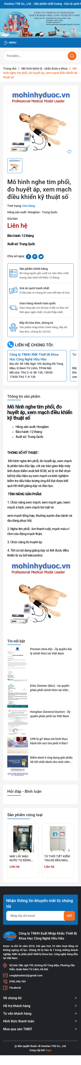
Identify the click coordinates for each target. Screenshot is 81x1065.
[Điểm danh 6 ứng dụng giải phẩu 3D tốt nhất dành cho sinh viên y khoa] (17, 765)
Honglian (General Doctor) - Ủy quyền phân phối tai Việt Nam (50, 714)
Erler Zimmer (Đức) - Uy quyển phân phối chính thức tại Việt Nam (49, 688)
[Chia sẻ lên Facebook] (28, 256)
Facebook (15, 987)
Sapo (48, 1050)
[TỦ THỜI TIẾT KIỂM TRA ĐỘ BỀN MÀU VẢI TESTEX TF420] (57, 838)
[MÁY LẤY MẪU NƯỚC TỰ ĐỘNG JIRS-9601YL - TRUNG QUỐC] (23, 838)
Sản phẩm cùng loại (25, 814)
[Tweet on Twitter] (41, 256)
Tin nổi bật (16, 641)
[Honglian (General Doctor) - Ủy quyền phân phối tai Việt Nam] (17, 722)
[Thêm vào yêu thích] (69, 151)
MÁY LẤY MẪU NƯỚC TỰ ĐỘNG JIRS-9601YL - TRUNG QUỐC (20, 859)
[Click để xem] (40, 123)
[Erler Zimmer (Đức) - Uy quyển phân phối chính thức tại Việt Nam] (17, 696)
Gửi (69, 915)
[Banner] (40, 23)
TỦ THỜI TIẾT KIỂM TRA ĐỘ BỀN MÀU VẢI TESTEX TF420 (57, 859)
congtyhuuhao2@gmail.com (25, 975)
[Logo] (10, 936)
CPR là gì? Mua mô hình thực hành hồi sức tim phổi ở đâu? (49, 741)
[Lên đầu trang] (74, 1046)
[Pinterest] (34, 256)
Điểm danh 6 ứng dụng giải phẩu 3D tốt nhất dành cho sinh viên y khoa (51, 760)
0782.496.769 (17, 981)
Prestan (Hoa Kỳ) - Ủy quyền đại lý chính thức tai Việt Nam (51, 651)
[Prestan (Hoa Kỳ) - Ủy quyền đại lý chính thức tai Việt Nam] (17, 664)
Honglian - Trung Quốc (42, 212)
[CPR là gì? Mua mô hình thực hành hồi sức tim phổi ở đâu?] (17, 745)
